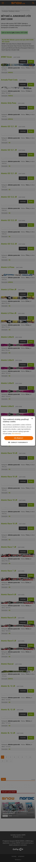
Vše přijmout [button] (18, 438)
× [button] (32, 418)
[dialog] (18, 431)
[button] (18, 442)
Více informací (16, 433)
